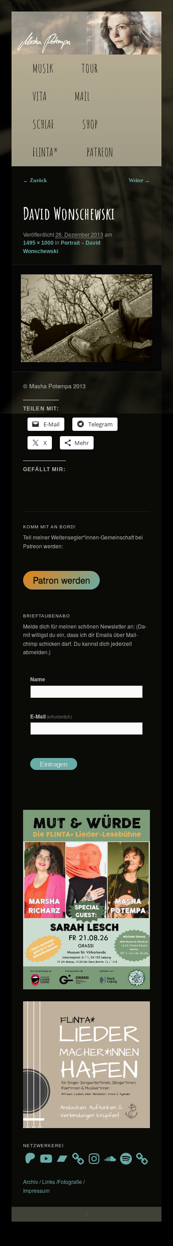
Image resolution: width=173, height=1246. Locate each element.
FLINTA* (45, 152)
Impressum (36, 1190)
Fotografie (70, 1181)
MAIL (82, 96)
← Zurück (35, 180)
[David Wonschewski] (86, 318)
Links (48, 1181)
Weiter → (139, 180)
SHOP (90, 124)
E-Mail (51, 716)
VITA (39, 96)
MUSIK (42, 68)
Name (37, 679)
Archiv (30, 1181)
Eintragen (53, 764)
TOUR (89, 68)
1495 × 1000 (38, 243)
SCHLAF (43, 124)
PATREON (99, 152)
